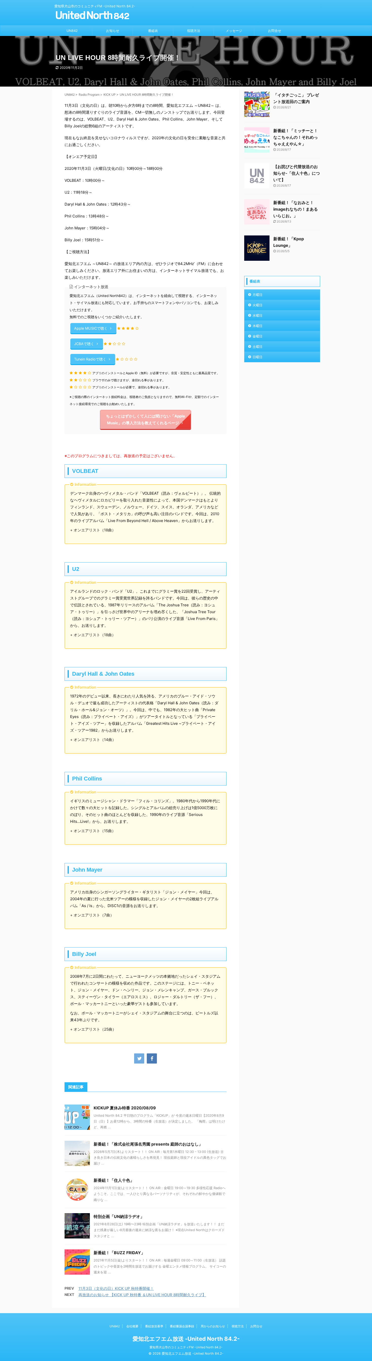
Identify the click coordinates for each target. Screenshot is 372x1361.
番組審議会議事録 (182, 1326)
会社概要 (132, 1326)
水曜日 (257, 315)
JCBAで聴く (84, 344)
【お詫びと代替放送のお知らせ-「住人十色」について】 (296, 173)
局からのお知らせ (213, 1326)
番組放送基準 (154, 1326)
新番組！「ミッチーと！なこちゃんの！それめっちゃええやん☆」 (295, 137)
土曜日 (257, 347)
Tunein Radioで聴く (90, 359)
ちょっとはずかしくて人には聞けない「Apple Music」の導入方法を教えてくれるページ (145, 419)
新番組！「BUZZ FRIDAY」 (119, 1252)
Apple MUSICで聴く (91, 328)
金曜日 (257, 336)
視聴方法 (193, 31)
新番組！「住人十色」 (114, 1180)
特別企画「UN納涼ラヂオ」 (119, 1216)
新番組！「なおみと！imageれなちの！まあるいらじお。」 (295, 209)
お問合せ (274, 31)
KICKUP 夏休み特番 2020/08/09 (125, 1107)
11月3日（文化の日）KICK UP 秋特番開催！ (116, 1288)
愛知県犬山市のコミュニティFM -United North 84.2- (186, 1347)
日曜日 (257, 357)
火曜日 (257, 305)
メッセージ (234, 31)
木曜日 (257, 326)
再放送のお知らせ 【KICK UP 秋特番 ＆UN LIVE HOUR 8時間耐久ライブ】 (142, 1294)
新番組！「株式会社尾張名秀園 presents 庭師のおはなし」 (148, 1144)
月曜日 (257, 295)
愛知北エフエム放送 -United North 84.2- (186, 1338)
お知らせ (112, 31)
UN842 (72, 31)
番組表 (153, 31)
